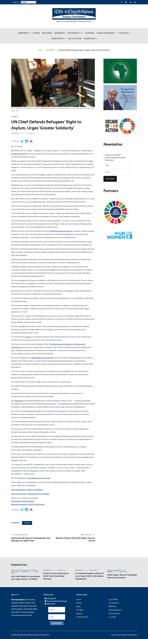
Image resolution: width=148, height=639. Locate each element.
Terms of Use (115, 635)
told (52, 270)
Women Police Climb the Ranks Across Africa (75, 538)
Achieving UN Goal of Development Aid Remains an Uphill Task (30, 538)
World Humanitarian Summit (61, 231)
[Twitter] (126, 2)
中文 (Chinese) (114, 603)
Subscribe (110, 179)
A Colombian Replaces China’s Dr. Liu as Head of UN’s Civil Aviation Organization (89, 576)
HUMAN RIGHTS (57, 39)
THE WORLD (123, 33)
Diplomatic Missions (113, 155)
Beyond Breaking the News (115, 158)
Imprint (123, 635)
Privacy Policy (132, 635)
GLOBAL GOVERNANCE (105, 33)
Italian (78, 606)
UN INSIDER (89, 33)
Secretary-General (18, 154)
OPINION (36, 33)
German (79, 603)
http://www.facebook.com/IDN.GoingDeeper (28, 504)
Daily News (109, 160)
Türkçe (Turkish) (82, 617)
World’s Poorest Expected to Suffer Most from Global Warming (56, 576)
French (78, 599)
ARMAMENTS (23, 33)
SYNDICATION (89, 39)
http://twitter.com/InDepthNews (22, 501)
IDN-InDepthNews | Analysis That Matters (27, 490)
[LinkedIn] (130, 2)
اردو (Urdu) (112, 617)
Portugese (80, 610)
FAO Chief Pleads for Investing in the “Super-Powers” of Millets (25, 578)
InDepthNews (15, 133)
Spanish (79, 613)
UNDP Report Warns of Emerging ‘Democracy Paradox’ (122, 576)
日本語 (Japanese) (115, 610)
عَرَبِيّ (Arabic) (113, 599)
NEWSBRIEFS (60, 33)
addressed (19, 401)
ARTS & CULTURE (75, 39)
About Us (16, 2)
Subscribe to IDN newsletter (38, 494)
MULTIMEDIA (47, 33)
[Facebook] (122, 2)
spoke (28, 337)
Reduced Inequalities (114, 570)
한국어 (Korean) (114, 613)
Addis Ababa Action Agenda (42, 358)
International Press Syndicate (39, 478)
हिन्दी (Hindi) (112, 606)
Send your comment (19, 494)
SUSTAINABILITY (74, 33)
